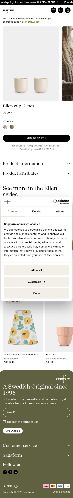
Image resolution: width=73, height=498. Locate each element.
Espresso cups (11, 21)
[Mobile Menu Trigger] (53, 10)
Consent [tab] (13, 211)
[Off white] (5, 126)
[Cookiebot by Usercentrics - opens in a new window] (53, 201)
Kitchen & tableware (22, 18)
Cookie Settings (61, 491)
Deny (36, 293)
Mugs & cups (43, 18)
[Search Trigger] (60, 10)
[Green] (11, 126)
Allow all (36, 270)
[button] (36, 163)
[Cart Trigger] (68, 10)
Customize (34, 281)
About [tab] (60, 211)
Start (5, 18)
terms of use (30, 421)
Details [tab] (36, 211)
